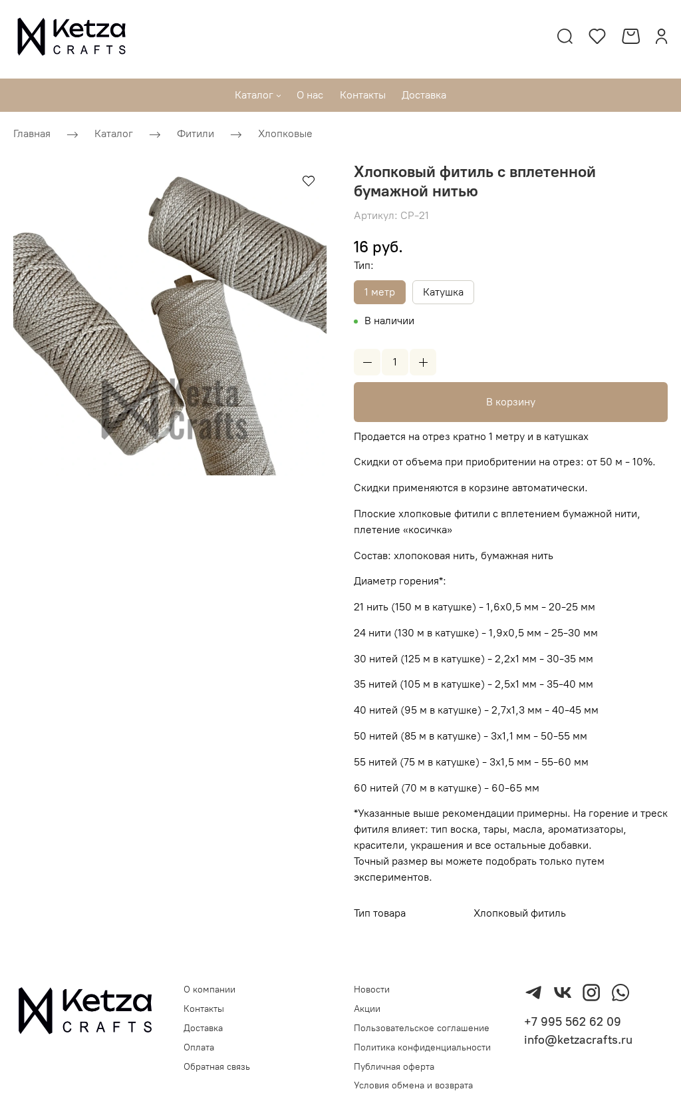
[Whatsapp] (620, 992)
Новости (372, 989)
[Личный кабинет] (662, 36)
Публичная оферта (394, 1066)
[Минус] (367, 362)
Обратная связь (217, 1066)
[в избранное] (309, 180)
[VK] (562, 992)
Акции (367, 1008)
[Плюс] (423, 362)
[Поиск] (565, 36)
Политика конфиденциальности (422, 1047)
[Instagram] (591, 992)
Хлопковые (285, 133)
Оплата (199, 1047)
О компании (209, 989)
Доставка (203, 1028)
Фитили (195, 133)
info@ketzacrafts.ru (578, 1039)
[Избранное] (597, 36)
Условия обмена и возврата (413, 1085)
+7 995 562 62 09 (572, 1021)
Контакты (204, 1008)
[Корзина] (631, 36)
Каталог (113, 133)
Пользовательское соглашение (421, 1028)
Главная (32, 133)
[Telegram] (533, 992)
